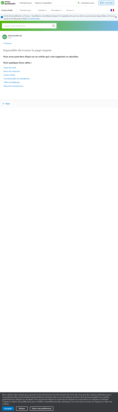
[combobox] (29, 26)
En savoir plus (33, 19)
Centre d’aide (7, 10)
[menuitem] (8, 10)
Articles (41, 10)
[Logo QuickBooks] (8, 3)
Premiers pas (25, 10)
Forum (69, 10)
